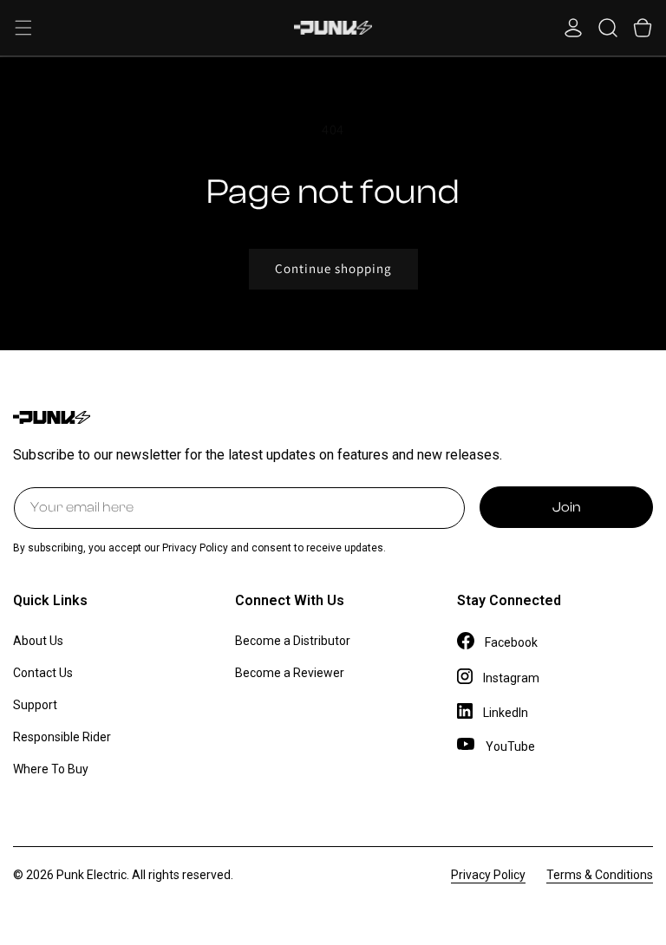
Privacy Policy (488, 875)
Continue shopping (333, 268)
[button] (23, 27)
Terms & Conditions (599, 875)
